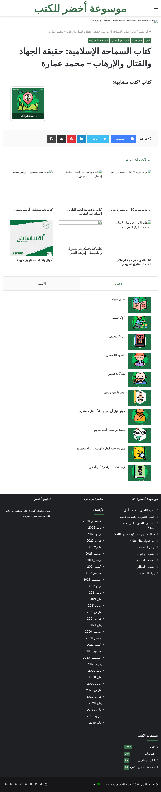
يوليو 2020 (95, 664)
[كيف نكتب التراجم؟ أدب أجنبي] (139, 473)
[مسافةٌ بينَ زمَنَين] (139, 398)
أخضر (93, 784)
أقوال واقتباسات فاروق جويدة (35, 260)
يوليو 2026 (95, 527)
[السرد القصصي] (139, 361)
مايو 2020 (95, 677)
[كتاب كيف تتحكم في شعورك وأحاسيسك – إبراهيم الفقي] (80, 232)
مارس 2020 (94, 690)
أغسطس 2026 (92, 521)
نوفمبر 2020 (94, 638)
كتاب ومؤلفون (146, 760)
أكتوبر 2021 (94, 566)
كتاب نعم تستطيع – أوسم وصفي (33, 209)
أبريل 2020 (94, 683)
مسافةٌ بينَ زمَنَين (114, 392)
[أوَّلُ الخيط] (139, 323)
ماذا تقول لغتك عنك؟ (142, 540)
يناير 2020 (95, 703)
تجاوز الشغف (147, 547)
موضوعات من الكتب (142, 767)
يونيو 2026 (95, 534)
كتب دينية (137, 40)
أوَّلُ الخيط (118, 317)
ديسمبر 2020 (93, 631)
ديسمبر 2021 (94, 553)
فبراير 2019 (94, 716)
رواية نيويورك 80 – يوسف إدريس (131, 209)
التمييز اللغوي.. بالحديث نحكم (137, 516)
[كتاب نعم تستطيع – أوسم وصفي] (31, 187)
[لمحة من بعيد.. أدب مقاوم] (139, 435)
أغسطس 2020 (92, 657)
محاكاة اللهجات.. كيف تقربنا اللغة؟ (134, 534)
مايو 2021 (96, 599)
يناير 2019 (95, 722)
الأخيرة (118, 283)
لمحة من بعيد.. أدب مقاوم (109, 429)
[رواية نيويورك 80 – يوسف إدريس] (129, 187)
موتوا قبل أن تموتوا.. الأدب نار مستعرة (102, 411)
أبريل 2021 (95, 605)
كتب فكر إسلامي (120, 40)
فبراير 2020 (94, 696)
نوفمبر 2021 (94, 560)
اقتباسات (149, 753)
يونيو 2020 (95, 670)
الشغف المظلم (146, 566)
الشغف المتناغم (145, 560)
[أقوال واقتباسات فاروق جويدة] (31, 238)
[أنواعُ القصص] (139, 342)
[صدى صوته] (139, 305)
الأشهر (42, 283)
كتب (133, 31)
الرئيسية (143, 31)
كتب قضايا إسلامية (98, 40)
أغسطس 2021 (92, 579)
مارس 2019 (94, 709)
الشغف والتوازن (145, 553)
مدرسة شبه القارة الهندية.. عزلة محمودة (101, 448)
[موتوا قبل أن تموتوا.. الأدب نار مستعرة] (139, 417)
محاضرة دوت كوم (94, 498)
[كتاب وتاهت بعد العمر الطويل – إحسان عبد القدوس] (80, 187)
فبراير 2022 (94, 540)
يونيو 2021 (95, 592)
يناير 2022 (95, 547)
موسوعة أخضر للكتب (144, 499)
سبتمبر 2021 (94, 573)
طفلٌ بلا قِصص (116, 373)
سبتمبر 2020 (93, 651)
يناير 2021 (95, 625)
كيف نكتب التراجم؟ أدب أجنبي (107, 467)
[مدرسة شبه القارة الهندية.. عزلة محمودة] (139, 454)
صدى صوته (118, 299)
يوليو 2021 (95, 586)
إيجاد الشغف (147, 573)
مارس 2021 (94, 612)
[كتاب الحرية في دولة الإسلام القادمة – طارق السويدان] (129, 238)
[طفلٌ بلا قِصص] (139, 379)
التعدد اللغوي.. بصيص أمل (139, 510)
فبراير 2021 (94, 618)
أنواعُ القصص (117, 336)
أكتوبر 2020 (94, 644)
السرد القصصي (115, 355)
